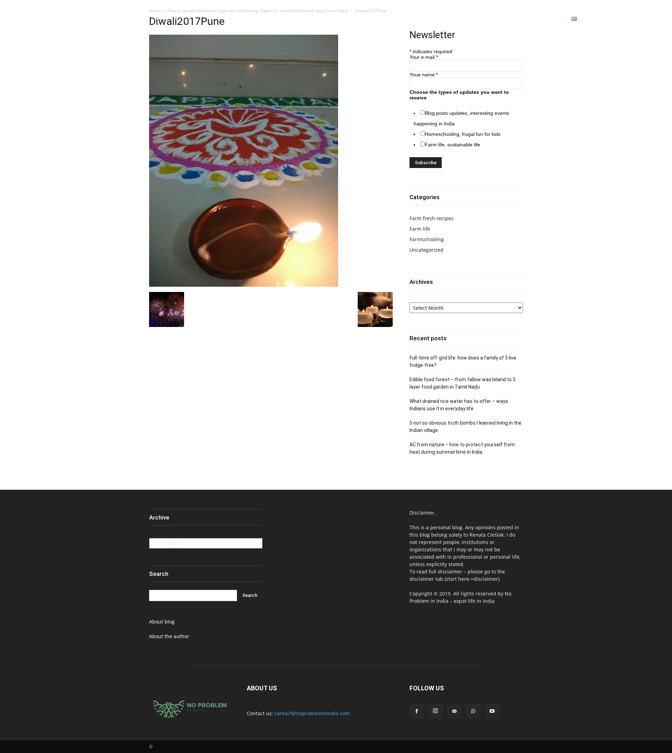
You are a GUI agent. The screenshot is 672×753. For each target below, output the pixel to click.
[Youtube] (655, 19)
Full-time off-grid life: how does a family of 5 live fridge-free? (463, 361)
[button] (599, 18)
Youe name (424, 74)
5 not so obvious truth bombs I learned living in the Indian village (466, 426)
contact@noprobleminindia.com (312, 713)
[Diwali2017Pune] (243, 285)
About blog (162, 621)
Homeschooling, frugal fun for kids (462, 134)
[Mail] (454, 711)
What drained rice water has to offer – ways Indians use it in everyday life (459, 404)
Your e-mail (424, 57)
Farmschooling (427, 239)
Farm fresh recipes (432, 218)
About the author (169, 636)
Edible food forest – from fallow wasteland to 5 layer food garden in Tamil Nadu (463, 383)
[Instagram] (629, 19)
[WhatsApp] (642, 19)
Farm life (420, 228)
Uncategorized (426, 249)
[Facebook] (616, 19)
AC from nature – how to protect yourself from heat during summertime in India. (462, 448)
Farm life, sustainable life (452, 144)
